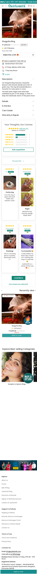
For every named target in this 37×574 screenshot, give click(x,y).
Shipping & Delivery (8, 513)
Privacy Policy (6, 541)
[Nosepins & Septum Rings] (17, 367)
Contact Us (5, 528)
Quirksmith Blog (7, 491)
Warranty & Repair (10, 115)
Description (7, 79)
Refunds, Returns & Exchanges (12, 516)
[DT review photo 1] (9, 183)
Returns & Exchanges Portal (11, 520)
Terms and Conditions (9, 538)
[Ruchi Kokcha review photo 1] (27, 185)
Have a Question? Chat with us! (15, 61)
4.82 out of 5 (23, 129)
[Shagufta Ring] (17, 309)
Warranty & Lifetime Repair (11, 524)
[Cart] (34, 6)
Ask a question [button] (18, 149)
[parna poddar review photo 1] (9, 241)
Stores (4, 484)
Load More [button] (18, 278)
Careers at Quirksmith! (9, 503)
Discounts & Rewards (9, 495)
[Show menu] (2, 6)
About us (5, 480)
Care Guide (7, 110)
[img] (10, 169)
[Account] (31, 6)
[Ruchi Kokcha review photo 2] (27, 199)
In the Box (6, 106)
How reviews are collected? (18, 284)
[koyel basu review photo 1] (27, 241)
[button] (6, 6)
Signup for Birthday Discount (11, 499)
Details (5, 101)
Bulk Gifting (5, 488)
